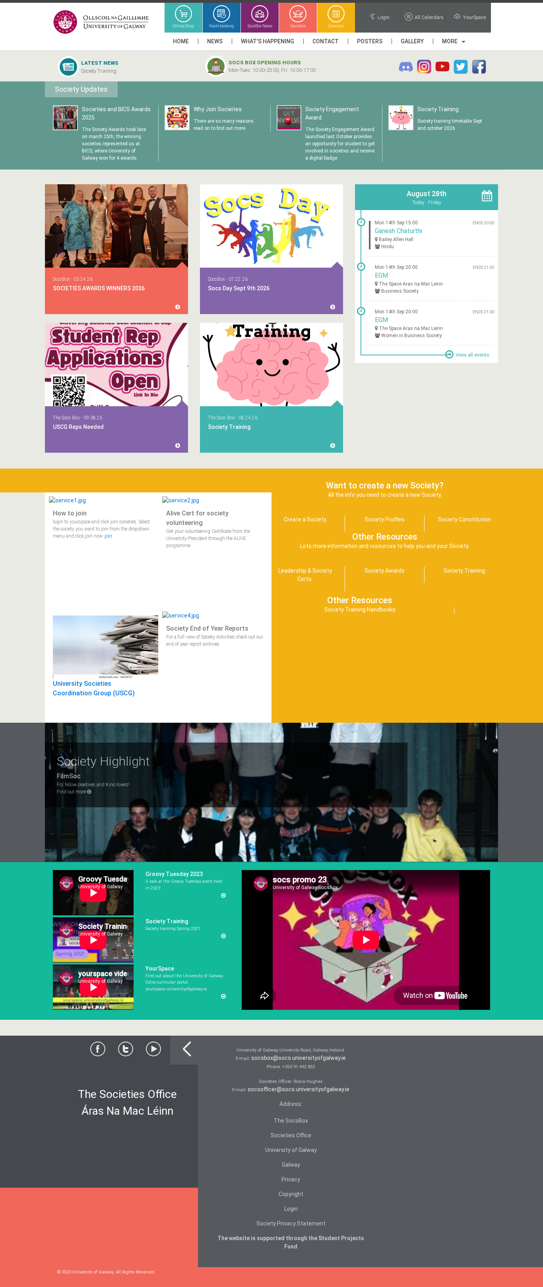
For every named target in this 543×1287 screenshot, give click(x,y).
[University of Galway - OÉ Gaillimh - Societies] (101, 22)
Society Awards (385, 570)
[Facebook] (98, 1051)
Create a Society (305, 519)
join (108, 536)
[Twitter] (125, 1051)
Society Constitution (464, 519)
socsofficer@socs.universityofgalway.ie (298, 1089)
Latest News (99, 63)
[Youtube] (153, 1051)
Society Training (98, 71)
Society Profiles (385, 519)
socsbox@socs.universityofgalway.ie (298, 1058)
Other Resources (359, 600)
